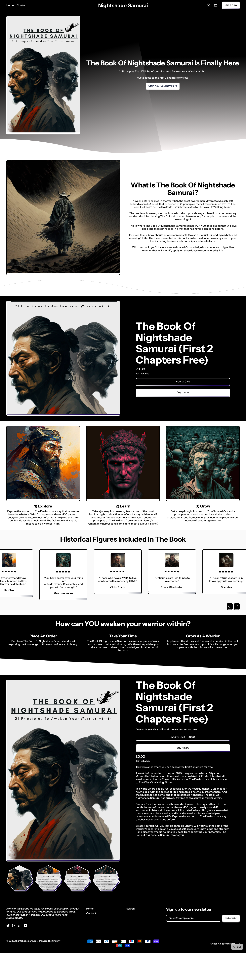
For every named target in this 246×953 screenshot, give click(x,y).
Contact (22, 5)
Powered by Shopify (49, 940)
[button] (19, 878)
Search (130, 908)
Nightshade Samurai (123, 5)
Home (10, 5)
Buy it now (183, 392)
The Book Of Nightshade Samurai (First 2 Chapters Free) (174, 343)
